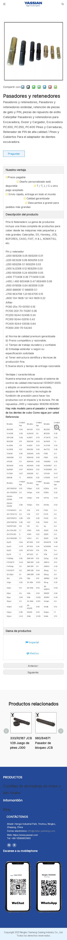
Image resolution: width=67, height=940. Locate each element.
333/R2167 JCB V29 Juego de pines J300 (21, 743)
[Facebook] (9, 845)
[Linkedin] (14, 845)
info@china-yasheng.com (41, 830)
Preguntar (14, 153)
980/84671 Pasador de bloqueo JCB (44, 743)
